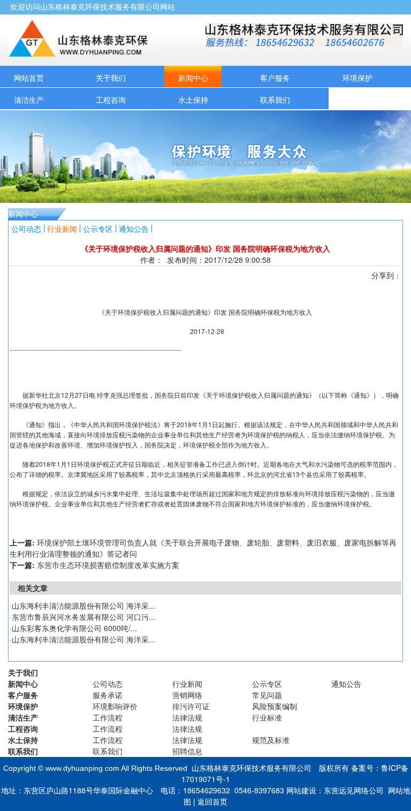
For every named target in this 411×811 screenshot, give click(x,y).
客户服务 (275, 77)
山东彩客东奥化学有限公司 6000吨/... (74, 628)
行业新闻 (62, 228)
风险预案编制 (274, 706)
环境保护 (357, 77)
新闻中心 (193, 77)
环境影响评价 (115, 706)
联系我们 (275, 99)
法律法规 (187, 717)
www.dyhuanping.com (82, 768)
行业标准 (267, 717)
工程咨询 (111, 99)
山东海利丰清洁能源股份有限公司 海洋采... (83, 605)
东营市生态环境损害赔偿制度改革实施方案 (108, 564)
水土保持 (193, 99)
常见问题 (267, 694)
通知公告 (134, 228)
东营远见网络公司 (354, 790)
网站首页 (29, 77)
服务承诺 (108, 694)
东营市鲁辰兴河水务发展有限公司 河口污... (83, 616)
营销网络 (187, 694)
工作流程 (108, 717)
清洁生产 (29, 99)
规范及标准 (271, 739)
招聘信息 (187, 751)
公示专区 (98, 228)
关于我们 (111, 77)
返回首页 (212, 801)
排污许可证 (191, 706)
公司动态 (26, 228)
